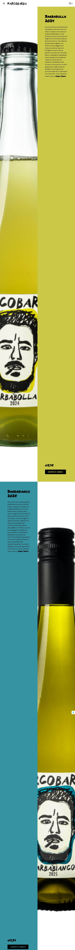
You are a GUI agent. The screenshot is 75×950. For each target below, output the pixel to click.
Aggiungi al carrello (55, 472)
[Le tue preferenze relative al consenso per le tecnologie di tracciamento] (73, 712)
